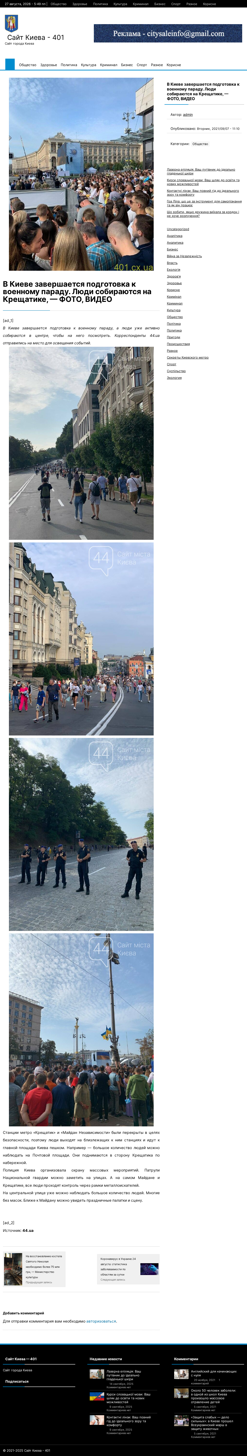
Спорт (176, 4)
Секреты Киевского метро (188, 357)
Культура (120, 4)
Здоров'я (174, 276)
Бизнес (159, 4)
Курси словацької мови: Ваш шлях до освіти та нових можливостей (129, 1398)
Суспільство (176, 371)
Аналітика (174, 236)
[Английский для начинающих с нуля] (181, 1374)
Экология (174, 378)
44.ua (28, 1230)
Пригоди (173, 337)
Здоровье (79, 4)
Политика (100, 4)
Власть (172, 263)
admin (188, 114)
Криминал (141, 4)
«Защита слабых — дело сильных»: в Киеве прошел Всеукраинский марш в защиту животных (212, 1423)
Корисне (209, 4)
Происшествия (178, 344)
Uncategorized (178, 229)
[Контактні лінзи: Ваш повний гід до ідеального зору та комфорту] (97, 1420)
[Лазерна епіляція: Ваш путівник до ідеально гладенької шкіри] (97, 1374)
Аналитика (175, 242)
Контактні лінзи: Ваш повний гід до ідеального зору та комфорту (129, 1421)
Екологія (173, 269)
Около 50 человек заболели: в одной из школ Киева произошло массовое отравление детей (213, 1396)
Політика (174, 324)
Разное (191, 4)
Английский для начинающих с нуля (214, 1373)
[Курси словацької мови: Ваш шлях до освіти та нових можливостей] (97, 1396)
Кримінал (174, 296)
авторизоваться (101, 1321)
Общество (59, 4)
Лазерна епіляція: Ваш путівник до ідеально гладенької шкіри (124, 1375)
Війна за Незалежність (184, 256)
